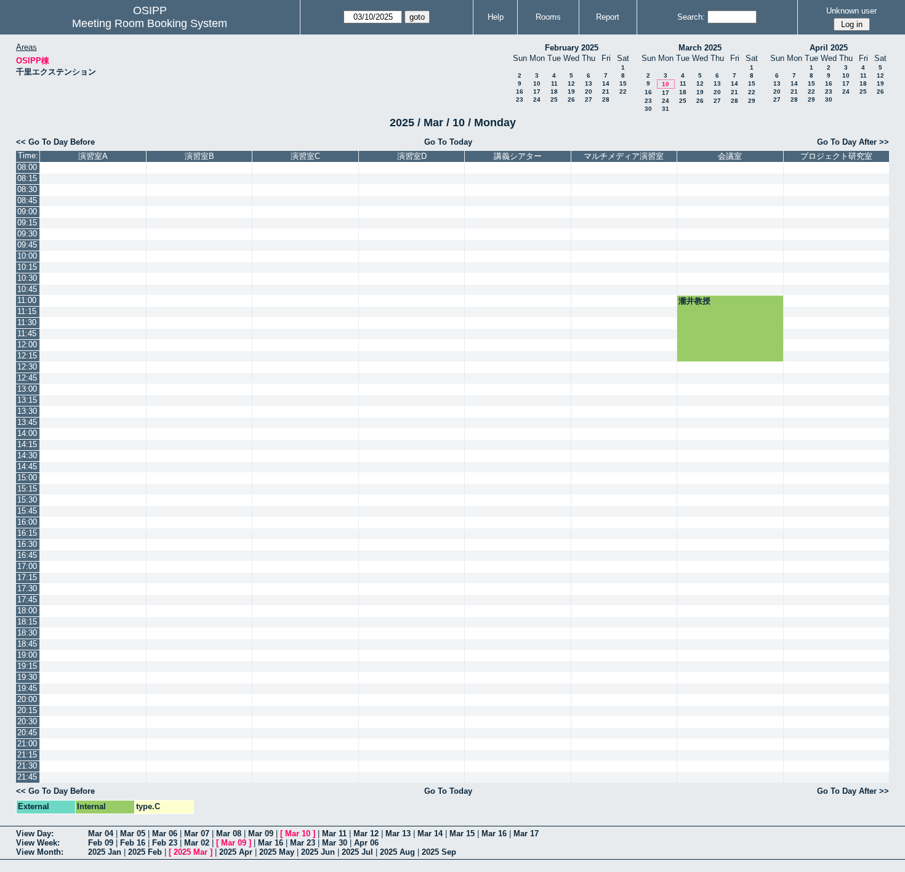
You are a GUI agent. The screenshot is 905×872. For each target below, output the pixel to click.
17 (537, 91)
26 (571, 99)
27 (588, 99)
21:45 (27, 776)
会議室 (730, 156)
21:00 (27, 743)
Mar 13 (398, 833)
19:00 (27, 655)
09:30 (27, 233)
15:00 (27, 477)
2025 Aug (397, 852)
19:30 (27, 677)
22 (623, 91)
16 (519, 91)
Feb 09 (100, 842)
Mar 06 (164, 833)
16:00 (27, 522)
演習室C (305, 156)
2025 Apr (235, 852)
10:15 (27, 267)
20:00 (27, 699)
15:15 (27, 488)
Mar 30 (334, 842)
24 (537, 99)
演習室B (199, 156)
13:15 (27, 400)
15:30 (27, 499)
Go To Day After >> (853, 142)
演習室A (93, 156)
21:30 (27, 765)
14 (605, 83)
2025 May (276, 852)
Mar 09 (260, 833)
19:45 (27, 688)
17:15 (27, 577)
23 (519, 99)
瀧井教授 (694, 300)
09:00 (27, 211)
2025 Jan (104, 852)
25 (554, 99)
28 (605, 99)
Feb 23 (164, 842)
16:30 (27, 544)
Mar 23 (302, 842)
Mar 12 (366, 833)
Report (607, 17)
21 (605, 91)
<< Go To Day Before (55, 142)
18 (554, 91)
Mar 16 (494, 833)
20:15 (27, 710)
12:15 (27, 355)
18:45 (27, 643)
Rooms (548, 17)
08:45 (27, 200)
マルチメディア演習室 (624, 156)
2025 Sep (439, 852)
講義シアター (518, 156)
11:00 (26, 300)
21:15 (27, 754)
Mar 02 (196, 842)
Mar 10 (297, 833)
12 (571, 83)
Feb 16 (132, 842)
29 (751, 100)
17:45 (27, 599)
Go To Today (448, 142)
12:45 (27, 377)
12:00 (27, 344)
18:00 (27, 610)
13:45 (27, 422)
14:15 (27, 444)
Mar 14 (430, 833)
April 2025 (829, 47)
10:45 (27, 289)
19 (571, 91)
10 (537, 83)
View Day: (35, 833)
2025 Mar (190, 852)
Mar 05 (132, 833)
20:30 (27, 721)
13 (588, 83)
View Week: (38, 842)
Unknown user (851, 10)
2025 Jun (318, 852)
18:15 (27, 621)
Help (496, 17)
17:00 (27, 566)
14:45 (27, 466)
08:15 (27, 178)
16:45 (27, 555)
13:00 (27, 389)
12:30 (27, 366)
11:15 (26, 311)
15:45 (27, 510)
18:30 (27, 632)
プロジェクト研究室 (836, 156)
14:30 (27, 455)
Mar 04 (100, 833)
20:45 (27, 732)
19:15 (27, 666)
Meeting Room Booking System (149, 23)
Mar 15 (462, 833)
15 (623, 83)
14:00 (27, 433)
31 (665, 108)
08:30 (27, 189)
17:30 (27, 588)
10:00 (27, 255)
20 (588, 91)
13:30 (27, 411)
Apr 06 (366, 842)
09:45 (27, 244)
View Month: (39, 852)
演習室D (412, 156)
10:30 (27, 278)
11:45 (26, 333)
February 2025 (571, 47)
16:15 (27, 533)
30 (648, 108)
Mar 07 (196, 833)
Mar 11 (334, 833)
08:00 (27, 167)
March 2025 (700, 47)
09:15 (27, 222)
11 (554, 83)
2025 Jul (357, 852)
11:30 (26, 322)
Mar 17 (526, 833)
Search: (691, 17)
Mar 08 (228, 833)
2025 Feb (145, 852)
